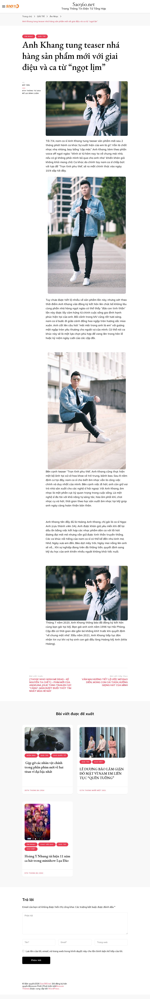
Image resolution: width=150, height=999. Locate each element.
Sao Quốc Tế (59, 755)
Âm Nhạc (28, 36)
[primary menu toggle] (3, 6)
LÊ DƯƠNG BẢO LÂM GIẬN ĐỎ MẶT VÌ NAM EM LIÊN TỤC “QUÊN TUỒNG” (102, 773)
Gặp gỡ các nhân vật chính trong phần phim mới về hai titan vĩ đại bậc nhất (44, 767)
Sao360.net (84, 4)
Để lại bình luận (31, 93)
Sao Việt (98, 762)
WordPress (53, 988)
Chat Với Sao (46, 844)
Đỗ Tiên (26, 85)
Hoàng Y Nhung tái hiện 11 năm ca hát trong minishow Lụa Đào (47, 858)
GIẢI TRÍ (42, 36)
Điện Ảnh (31, 755)
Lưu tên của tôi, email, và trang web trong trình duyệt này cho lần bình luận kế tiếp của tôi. (74, 951)
